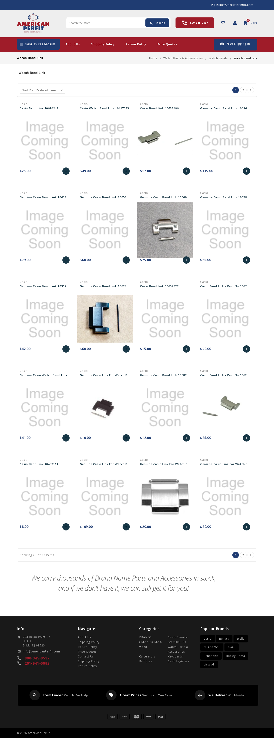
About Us (73, 44)
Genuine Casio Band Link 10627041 (106, 286)
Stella (241, 638)
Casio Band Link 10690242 (39, 108)
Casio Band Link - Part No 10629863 (227, 375)
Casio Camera (178, 637)
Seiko (231, 647)
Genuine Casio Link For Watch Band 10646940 (234, 464)
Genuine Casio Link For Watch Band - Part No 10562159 (181, 464)
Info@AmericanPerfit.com (234, 5)
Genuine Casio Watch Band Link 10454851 (51, 375)
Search (157, 23)
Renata (224, 638)
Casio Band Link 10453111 (39, 464)
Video (143, 647)
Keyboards (175, 656)
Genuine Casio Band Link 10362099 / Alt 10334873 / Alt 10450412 (68, 286)
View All (209, 664)
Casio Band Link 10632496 (159, 108)
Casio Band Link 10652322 (159, 286)
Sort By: (28, 90)
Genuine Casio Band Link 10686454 (226, 108)
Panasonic (211, 656)
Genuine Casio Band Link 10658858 (45, 197)
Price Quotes (167, 44)
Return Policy (136, 44)
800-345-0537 (199, 22)
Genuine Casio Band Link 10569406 (166, 197)
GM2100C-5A (177, 642)
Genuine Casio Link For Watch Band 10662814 (114, 464)
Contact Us (86, 656)
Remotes (145, 661)
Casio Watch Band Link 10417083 (104, 108)
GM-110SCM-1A (150, 642)
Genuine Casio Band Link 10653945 (106, 197)
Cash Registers (178, 661)
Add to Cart (66, 172)
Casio (208, 638)
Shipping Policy (102, 44)
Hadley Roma (235, 656)
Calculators (147, 656)
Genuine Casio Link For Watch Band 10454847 (114, 375)
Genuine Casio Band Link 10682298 (166, 375)
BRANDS (145, 637)
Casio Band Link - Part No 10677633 (227, 286)
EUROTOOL (212, 647)
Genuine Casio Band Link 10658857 (226, 197)
